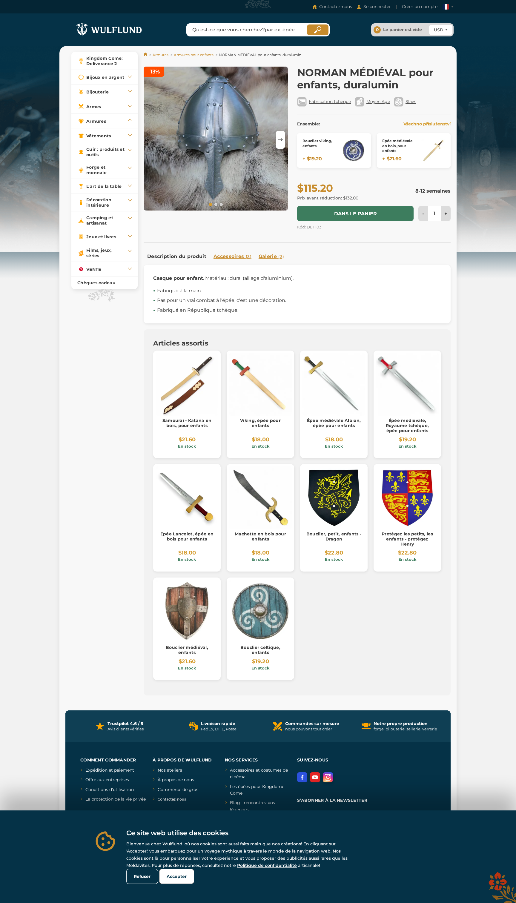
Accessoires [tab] (232, 256)
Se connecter (377, 6)
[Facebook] (302, 777)
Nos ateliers (170, 770)
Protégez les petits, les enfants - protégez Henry (407, 539)
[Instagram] (328, 777)
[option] (216, 140)
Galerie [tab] (271, 256)
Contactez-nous (335, 6)
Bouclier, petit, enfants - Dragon (333, 536)
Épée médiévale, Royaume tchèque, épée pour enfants (407, 425)
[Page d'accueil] (146, 55)
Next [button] (280, 140)
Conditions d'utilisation (109, 789)
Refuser (142, 876)
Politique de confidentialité (267, 865)
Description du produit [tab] (176, 256)
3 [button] (220, 204)
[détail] (354, 150)
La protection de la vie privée (115, 799)
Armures (160, 55)
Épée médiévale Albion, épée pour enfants (334, 423)
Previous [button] (151, 140)
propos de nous (177, 779)
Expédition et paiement (109, 770)
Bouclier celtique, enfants (260, 650)
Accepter (177, 876)
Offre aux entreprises (107, 779)
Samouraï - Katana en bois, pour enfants (187, 423)
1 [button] (210, 204)
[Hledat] (317, 29)
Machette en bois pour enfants (260, 536)
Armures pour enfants (194, 55)
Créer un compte (419, 6)
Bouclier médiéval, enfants (187, 650)
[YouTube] (315, 777)
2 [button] (215, 204)
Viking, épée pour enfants (260, 423)
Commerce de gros (178, 789)
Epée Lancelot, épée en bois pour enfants (187, 536)
